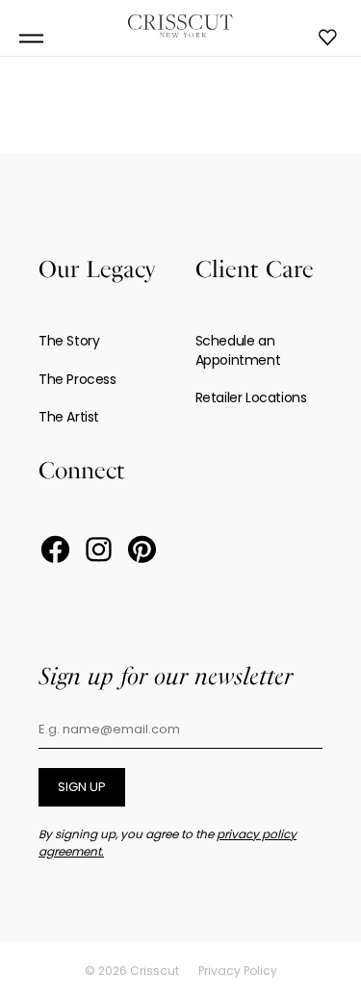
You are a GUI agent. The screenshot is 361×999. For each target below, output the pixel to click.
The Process (77, 379)
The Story (69, 340)
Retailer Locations (251, 397)
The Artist (69, 416)
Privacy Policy (237, 970)
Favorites (328, 37)
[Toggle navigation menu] (31, 39)
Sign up (82, 787)
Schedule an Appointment (238, 350)
